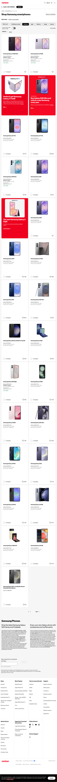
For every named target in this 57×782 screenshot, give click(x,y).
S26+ (21, 630)
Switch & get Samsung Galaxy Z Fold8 (12, 97)
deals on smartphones (34, 638)
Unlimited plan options (48, 645)
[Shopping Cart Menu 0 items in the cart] (51, 2)
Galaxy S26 (17, 630)
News (2, 731)
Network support (47, 710)
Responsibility (4, 734)
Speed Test (46, 713)
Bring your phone (5, 705)
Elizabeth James (33, 703)
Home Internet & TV (5, 697)
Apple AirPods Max (19, 694)
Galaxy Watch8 (34, 632)
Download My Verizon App (49, 700)
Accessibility (46, 707)
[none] (28, 611)
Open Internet (26, 764)
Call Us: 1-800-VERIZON (9, 6)
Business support (47, 694)
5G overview (4, 749)
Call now (20, 7)
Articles (2, 742)
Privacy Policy (19, 760)
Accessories (4, 687)
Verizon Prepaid (4, 694)
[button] (10, 19)
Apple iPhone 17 (18, 684)
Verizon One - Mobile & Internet (6, 701)
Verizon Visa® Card (19, 708)
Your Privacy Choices (28, 760)
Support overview (47, 684)
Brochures (3, 745)
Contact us (46, 690)
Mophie (31, 694)
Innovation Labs (4, 752)
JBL (30, 697)
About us (3, 724)
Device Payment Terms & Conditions (20, 730)
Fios (16, 705)
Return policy (46, 687)
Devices (3, 684)
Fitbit (30, 700)
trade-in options (48, 641)
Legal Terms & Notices (20, 726)
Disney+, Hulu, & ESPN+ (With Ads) (20, 698)
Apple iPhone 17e (19, 687)
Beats (30, 690)
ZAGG (30, 687)
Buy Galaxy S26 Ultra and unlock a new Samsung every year (41, 100)
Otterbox (31, 684)
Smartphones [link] (8, 11)
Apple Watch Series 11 (20, 702)
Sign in (45, 697)
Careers (3, 728)
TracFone (3, 708)
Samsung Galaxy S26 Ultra (21, 690)
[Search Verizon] (45, 2)
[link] (51, 14)
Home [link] (2, 11)
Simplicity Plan (4, 690)
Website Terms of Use (35, 764)
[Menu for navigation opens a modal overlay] (54, 2)
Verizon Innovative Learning (5, 738)
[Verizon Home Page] (4, 2)
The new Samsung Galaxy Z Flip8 (14, 220)
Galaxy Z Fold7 (19, 638)
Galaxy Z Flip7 (22, 637)
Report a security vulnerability (19, 734)
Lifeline (45, 703)
